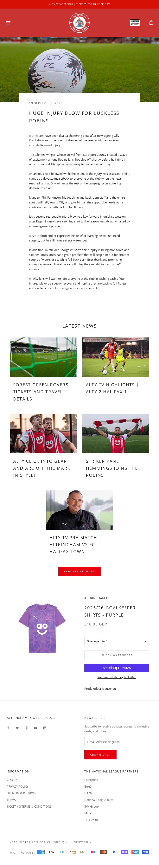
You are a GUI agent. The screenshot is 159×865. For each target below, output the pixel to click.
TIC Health (91, 820)
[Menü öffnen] (8, 22)
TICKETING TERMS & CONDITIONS (29, 806)
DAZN (88, 793)
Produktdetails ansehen (100, 688)
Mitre (87, 813)
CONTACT (13, 780)
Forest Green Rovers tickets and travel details (40, 392)
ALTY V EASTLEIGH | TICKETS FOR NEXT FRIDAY (79, 4)
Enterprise (91, 780)
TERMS (11, 800)
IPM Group (91, 806)
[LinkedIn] (44, 727)
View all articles (79, 571)
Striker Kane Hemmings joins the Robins (112, 468)
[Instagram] (26, 727)
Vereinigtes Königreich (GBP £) (37, 842)
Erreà (87, 786)
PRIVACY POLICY (17, 786)
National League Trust (98, 800)
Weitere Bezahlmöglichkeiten (117, 677)
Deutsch (81, 842)
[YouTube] (35, 727)
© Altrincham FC (23, 853)
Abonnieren (100, 754)
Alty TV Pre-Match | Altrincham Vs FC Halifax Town (76, 544)
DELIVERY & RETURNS (21, 793)
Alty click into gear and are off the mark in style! (41, 468)
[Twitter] (17, 727)
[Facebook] (8, 727)
